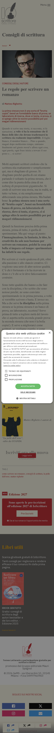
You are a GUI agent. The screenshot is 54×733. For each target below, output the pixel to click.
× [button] (49, 333)
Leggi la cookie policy (12, 365)
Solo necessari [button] (28, 392)
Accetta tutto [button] (28, 386)
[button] (27, 398)
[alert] (27, 366)
